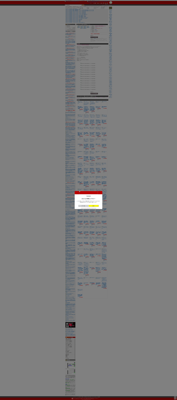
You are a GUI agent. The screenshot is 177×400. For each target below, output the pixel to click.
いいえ (83, 205)
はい (94, 205)
